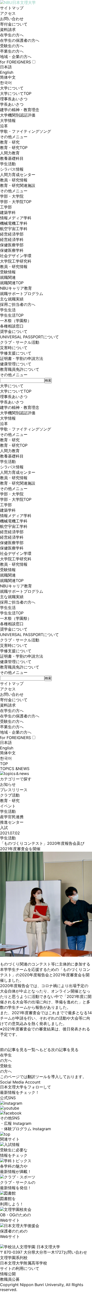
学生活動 (8, 163)
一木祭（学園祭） (15, 320)
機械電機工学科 (13, 223)
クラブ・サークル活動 (19, 342)
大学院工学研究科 (15, 261)
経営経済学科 (12, 239)
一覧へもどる (39, 1049)
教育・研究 (10, 142)
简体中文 (8, 77)
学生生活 (8, 309)
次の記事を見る (65, 1049)
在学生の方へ (12, 34)
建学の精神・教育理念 (19, 109)
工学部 (6, 207)
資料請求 (8, 29)
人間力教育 (10, 152)
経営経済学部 (12, 234)
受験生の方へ (12, 45)
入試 (4, 827)
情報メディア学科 (15, 217)
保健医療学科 (12, 250)
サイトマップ (12, 7)
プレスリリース (13, 789)
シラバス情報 (12, 169)
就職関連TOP (12, 282)
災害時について (13, 347)
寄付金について (13, 24)
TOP (4, 763)
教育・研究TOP (13, 147)
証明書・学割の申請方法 (21, 358)
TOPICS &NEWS (14, 768)
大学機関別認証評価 (17, 115)
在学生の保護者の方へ (19, 40)
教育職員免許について (19, 369)
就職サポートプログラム (21, 293)
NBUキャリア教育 (16, 288)
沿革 (4, 125)
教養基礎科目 (12, 158)
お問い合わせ (12, 18)
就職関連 (8, 277)
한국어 (6, 82)
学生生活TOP (12, 315)
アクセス (8, 13)
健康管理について (15, 363)
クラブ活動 (10, 795)
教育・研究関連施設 (17, 185)
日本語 (6, 66)
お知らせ (8, 784)
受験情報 (8, 271)
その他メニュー (13, 136)
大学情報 (8, 120)
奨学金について (13, 331)
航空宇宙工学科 (13, 228)
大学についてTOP (15, 93)
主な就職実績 (12, 299)
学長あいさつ (12, 104)
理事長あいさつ (13, 98)
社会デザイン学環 (15, 255)
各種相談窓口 (12, 326)
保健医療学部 (12, 244)
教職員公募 (10, 1279)
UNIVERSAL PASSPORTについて (29, 336)
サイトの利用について (19, 1268)
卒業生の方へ (12, 51)
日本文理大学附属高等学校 (23, 1263)
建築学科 (8, 212)
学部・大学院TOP (15, 201)
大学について (12, 88)
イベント (8, 805)
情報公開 (8, 1273)
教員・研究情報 (13, 180)
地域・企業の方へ (15, 56)
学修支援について (15, 353)
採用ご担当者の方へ (17, 304)
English (6, 72)
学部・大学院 (12, 196)
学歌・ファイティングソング (25, 131)
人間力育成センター (17, 174)
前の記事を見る (13, 1049)
